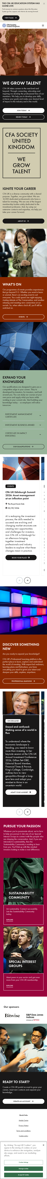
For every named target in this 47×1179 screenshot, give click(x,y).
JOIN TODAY (22, 110)
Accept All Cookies (23, 1175)
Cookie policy (23, 1136)
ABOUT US (22, 221)
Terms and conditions (23, 1131)
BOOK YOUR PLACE (19, 558)
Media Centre (23, 1120)
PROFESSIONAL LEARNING (22, 681)
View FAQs (9, 18)
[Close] (43, 1145)
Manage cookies (23, 1169)
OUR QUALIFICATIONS (21, 447)
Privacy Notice (23, 1125)
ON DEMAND (13, 721)
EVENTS (22, 317)
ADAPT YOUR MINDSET (19, 792)
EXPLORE (9, 920)
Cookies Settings (23, 1162)
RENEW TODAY (21, 117)
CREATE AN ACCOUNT (21, 1101)
